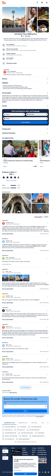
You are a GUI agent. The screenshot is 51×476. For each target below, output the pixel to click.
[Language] (42, 2)
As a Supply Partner (42, 450)
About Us (34, 450)
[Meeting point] (47, 129)
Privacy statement (39, 416)
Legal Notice (24, 452)
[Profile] (47, 3)
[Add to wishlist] (36, 141)
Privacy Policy (25, 454)
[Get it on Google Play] (16, 451)
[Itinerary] (47, 78)
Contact (24, 450)
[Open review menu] (47, 223)
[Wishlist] (37, 3)
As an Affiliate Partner (42, 454)
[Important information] (47, 133)
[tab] (9, 423)
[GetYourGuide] (4, 3)
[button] (25, 36)
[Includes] (47, 105)
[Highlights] (47, 82)
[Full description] (47, 93)
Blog (33, 454)
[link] (20, 154)
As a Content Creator (42, 452)
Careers (33, 452)
